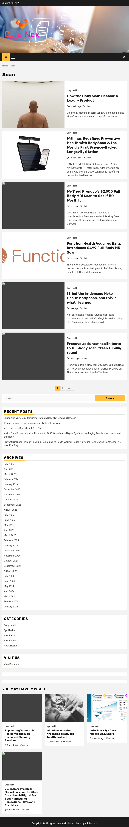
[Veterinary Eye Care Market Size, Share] (107, 708)
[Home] (6, 57)
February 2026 (11, 479)
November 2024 (12, 555)
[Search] (124, 57)
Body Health (72, 90)
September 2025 (12, 504)
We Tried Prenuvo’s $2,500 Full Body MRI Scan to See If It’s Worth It (93, 195)
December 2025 (12, 489)
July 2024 (9, 576)
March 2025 (10, 535)
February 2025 (11, 540)
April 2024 (9, 591)
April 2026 (9, 469)
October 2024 (11, 560)
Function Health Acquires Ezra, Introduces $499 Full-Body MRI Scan (94, 248)
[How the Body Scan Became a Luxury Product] (33, 104)
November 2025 (12, 494)
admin (88, 106)
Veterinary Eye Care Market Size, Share (24, 428)
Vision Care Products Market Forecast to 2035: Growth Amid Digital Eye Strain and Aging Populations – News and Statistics (21, 797)
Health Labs (10, 640)
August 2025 (10, 509)
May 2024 (9, 586)
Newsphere (74, 823)
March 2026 (10, 474)
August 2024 (10, 571)
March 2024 (10, 596)
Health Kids (10, 635)
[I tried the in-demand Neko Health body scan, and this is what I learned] (33, 305)
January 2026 (11, 484)
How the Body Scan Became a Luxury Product (92, 98)
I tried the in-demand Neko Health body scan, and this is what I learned (92, 298)
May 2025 (9, 525)
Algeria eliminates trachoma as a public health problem (32, 423)
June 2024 (9, 581)
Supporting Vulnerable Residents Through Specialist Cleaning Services (40, 418)
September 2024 (12, 565)
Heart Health (10, 645)
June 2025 (9, 520)
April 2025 (9, 530)
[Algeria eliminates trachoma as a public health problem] (64, 708)
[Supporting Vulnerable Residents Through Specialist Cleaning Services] (22, 708)
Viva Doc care (11, 664)
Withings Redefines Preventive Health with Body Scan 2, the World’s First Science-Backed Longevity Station (93, 145)
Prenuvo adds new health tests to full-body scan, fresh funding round (94, 348)
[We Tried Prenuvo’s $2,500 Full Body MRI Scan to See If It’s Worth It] (33, 205)
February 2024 (11, 601)
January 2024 (11, 606)
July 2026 (9, 464)
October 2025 (11, 499)
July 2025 (9, 515)
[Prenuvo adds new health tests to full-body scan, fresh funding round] (33, 356)
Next (69, 388)
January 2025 (11, 545)
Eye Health (9, 630)
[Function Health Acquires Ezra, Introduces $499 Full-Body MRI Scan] (33, 255)
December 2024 (12, 550)
